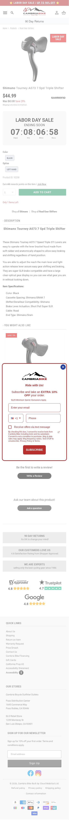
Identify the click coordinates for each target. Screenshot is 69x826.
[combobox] (15, 418)
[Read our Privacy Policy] (59, 432)
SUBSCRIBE (34, 449)
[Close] (63, 367)
